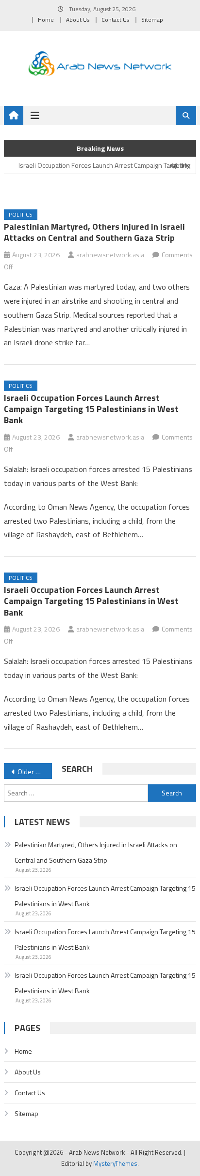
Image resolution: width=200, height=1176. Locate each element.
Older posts (34, 771)
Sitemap (152, 19)
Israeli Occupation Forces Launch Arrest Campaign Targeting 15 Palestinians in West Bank (91, 409)
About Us (77, 19)
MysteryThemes (115, 1163)
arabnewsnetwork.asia (110, 255)
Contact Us (115, 19)
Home (46, 19)
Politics (21, 214)
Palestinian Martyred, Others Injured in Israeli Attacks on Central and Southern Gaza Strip (94, 232)
